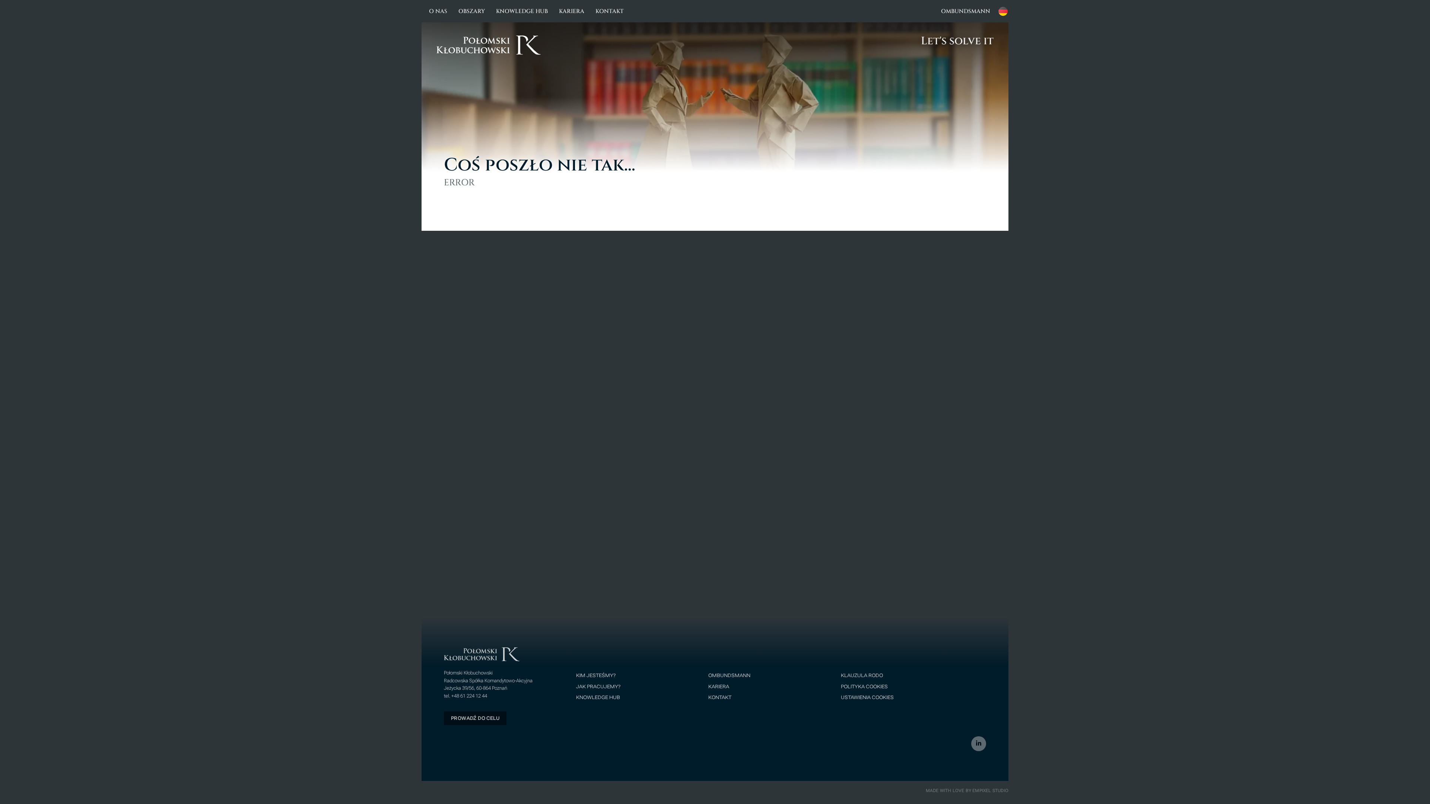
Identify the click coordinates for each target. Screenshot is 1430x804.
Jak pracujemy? (598, 686)
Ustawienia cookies (867, 697)
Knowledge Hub (522, 11)
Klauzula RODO (862, 675)
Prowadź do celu (475, 718)
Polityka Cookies (864, 686)
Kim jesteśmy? (596, 675)
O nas (438, 11)
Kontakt (609, 11)
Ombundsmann (965, 11)
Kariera (571, 11)
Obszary (471, 11)
